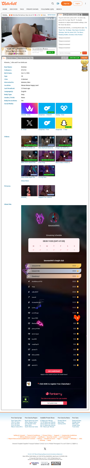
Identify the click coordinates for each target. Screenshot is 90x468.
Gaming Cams (62, 423)
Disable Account (49, 438)
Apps (59, 438)
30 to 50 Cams (15, 425)
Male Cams (75, 423)
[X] (45, 449)
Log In (78, 3)
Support (56, 435)
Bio (4, 58)
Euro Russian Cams (30, 423)
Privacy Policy (47, 435)
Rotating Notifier (63, 34)
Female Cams (76, 422)
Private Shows (62, 420)
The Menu (80, 32)
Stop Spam (75, 30)
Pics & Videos (11, 58)
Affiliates (73, 438)
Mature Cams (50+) (16, 427)
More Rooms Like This (25, 58)
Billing (39, 438)
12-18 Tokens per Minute (47, 422)
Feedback (41, 437)
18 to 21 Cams (15, 422)
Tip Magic (68, 30)
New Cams (61, 422)
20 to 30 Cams (15, 423)
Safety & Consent (19, 435)
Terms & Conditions (33, 435)
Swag (49, 440)
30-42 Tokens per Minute (47, 423)
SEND (84, 53)
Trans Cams (75, 427)
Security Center (52, 437)
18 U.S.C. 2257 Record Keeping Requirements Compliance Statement (45, 454)
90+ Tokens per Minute (47, 427)
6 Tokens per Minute (46, 420)
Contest (65, 438)
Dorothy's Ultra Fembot (75, 34)
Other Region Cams (31, 422)
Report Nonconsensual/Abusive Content (21, 438)
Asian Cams (28, 425)
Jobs (80, 438)
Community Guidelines (69, 435)
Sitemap (42, 440)
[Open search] (52, 3)
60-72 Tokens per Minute (47, 425)
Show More (25, 181)
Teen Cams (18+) (16, 420)
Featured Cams (76, 420)
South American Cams (31, 427)
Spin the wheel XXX (70, 32)
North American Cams (31, 420)
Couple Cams (76, 425)
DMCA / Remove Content (28, 437)
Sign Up (66, 3)
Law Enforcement (65, 437)
